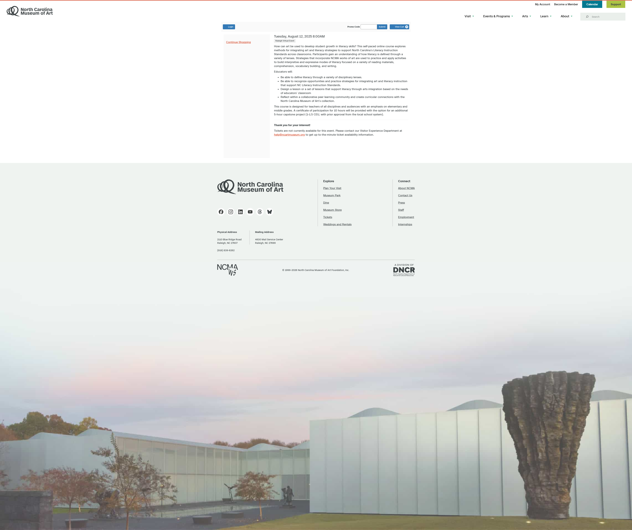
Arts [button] (525, 16)
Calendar (592, 4)
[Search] (587, 16)
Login (230, 27)
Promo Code (353, 27)
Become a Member (566, 4)
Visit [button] (468, 16)
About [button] (565, 16)
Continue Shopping (238, 42)
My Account (542, 4)
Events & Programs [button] (496, 16)
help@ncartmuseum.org (289, 134)
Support (616, 4)
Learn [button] (544, 16)
